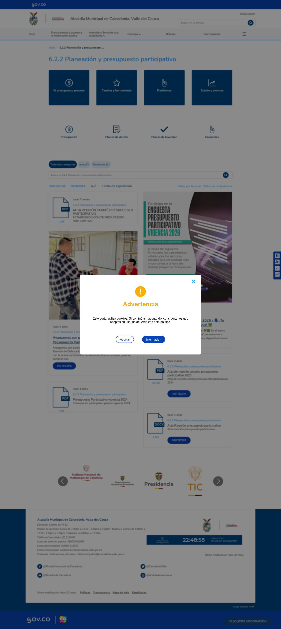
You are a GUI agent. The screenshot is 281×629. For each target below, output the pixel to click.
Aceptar (125, 339)
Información (153, 339)
